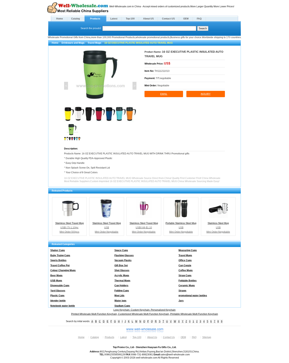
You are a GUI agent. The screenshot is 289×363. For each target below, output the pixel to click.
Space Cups (121, 250)
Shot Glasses (121, 270)
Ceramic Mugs (187, 285)
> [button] (134, 86)
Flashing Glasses (124, 255)
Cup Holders (121, 285)
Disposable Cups (59, 285)
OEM (186, 18)
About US (148, 18)
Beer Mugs (56, 275)
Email (163, 94)
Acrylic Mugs (121, 275)
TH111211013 (162, 71)
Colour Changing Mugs (63, 270)
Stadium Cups (122, 305)
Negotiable (163, 85)
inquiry (206, 94)
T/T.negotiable (163, 78)
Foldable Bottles (188, 280)
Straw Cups (185, 275)
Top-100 (130, 18)
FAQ (199, 18)
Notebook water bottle (62, 305)
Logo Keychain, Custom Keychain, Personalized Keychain (144, 310)
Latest (113, 18)
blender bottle (58, 300)
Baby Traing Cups (60, 255)
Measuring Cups (188, 250)
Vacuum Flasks (123, 260)
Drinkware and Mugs (73, 42)
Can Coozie (185, 265)
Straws (182, 290)
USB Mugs (56, 280)
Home (59, 18)
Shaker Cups (57, 250)
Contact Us (169, 337)
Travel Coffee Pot (60, 265)
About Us (152, 337)
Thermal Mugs (122, 280)
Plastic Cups (57, 295)
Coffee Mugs (186, 270)
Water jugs (120, 300)
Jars (181, 300)
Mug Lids (119, 295)
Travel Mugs (94, 42)
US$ (167, 63)
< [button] (66, 86)
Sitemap (206, 337)
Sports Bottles (58, 260)
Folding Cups (121, 290)
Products (95, 18)
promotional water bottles (193, 295)
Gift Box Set (121, 265)
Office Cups (185, 260)
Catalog (75, 18)
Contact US (168, 18)
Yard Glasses (57, 290)
